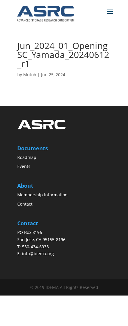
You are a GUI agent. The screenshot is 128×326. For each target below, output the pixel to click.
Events (23, 166)
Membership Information (42, 195)
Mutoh (29, 74)
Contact (24, 204)
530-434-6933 (35, 247)
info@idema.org (38, 253)
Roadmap (26, 157)
